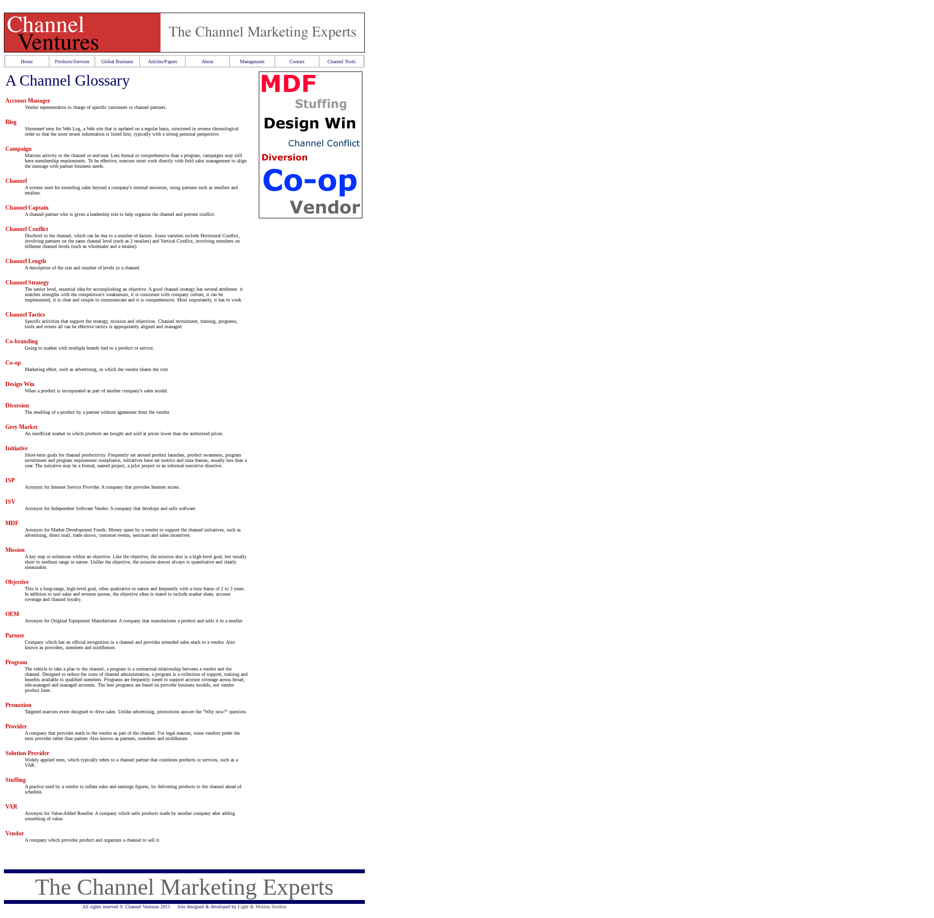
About (207, 61)
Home (27, 61)
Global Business (117, 61)
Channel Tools (341, 61)
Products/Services (72, 61)
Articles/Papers (162, 61)
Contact (297, 61)
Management (252, 61)
